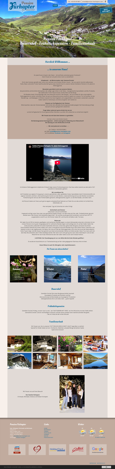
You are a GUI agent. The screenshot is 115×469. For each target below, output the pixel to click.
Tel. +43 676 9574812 (74, 1)
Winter (92, 5)
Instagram (67, 133)
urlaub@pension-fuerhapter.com (92, 1)
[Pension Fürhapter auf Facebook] (105, 2)
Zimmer (69, 5)
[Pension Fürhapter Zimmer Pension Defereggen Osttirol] (22, 7)
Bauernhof (62, 5)
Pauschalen (77, 5)
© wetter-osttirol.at (100, 437)
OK (106, 467)
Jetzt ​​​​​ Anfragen (106, 10)
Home (55, 5)
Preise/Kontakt (101, 5)
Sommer (85, 5)
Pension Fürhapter (20, 437)
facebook (58, 133)
